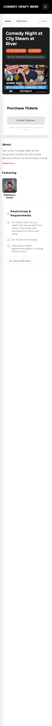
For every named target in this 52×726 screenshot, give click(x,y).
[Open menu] (45, 6)
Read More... (9, 163)
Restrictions (22, 21)
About (8, 21)
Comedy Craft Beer (21, 6)
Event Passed (26, 120)
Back (44, 21)
